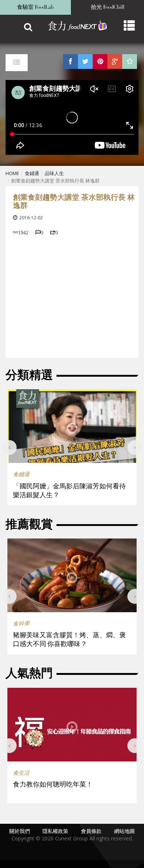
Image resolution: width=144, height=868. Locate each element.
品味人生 (54, 173)
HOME (12, 173)
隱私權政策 (55, 830)
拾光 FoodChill (107, 7)
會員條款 (91, 830)
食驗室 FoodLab (35, 7)
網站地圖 (124, 830)
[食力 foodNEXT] (73, 26)
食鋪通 (32, 173)
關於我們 (19, 830)
